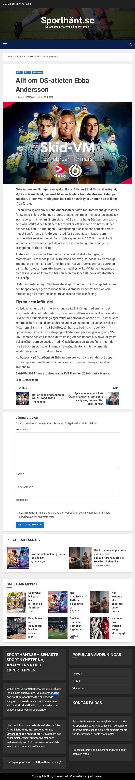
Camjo (21, 97)
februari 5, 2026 (75, 637)
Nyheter (76, 674)
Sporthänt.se (67, 20)
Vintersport (37, 72)
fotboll (11, 729)
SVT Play (69, 373)
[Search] (131, 44)
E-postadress (24, 487)
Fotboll (76, 681)
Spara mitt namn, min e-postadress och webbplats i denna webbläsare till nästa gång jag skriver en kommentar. (64, 515)
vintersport (14, 733)
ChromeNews (78, 776)
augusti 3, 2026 (41, 562)
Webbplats (22, 499)
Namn (20, 474)
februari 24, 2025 (34, 97)
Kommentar (23, 429)
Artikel (19, 72)
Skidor (27, 72)
